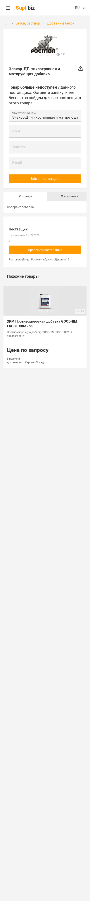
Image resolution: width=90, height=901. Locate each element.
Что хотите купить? (24, 113)
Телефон (19, 147)
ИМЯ (16, 131)
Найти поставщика (45, 179)
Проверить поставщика (45, 250)
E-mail (17, 163)
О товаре (25, 196)
